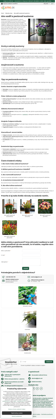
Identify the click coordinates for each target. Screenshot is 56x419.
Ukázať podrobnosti (17, 416)
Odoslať (25, 268)
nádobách (25, 114)
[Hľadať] (46, 7)
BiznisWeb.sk (33, 416)
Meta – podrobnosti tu (19, 401)
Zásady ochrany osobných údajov (16, 409)
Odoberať (49, 361)
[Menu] (53, 7)
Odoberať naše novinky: (11, 364)
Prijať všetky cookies (17, 413)
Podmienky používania (47, 414)
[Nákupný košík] (49, 7)
